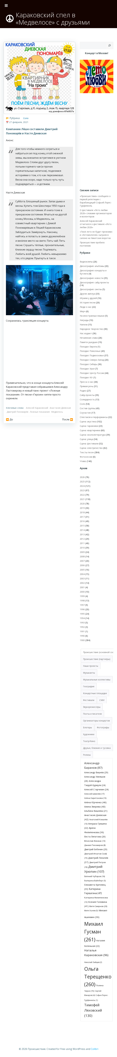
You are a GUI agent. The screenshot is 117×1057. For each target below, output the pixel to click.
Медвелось (57, 411)
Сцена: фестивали (89, 443)
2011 (82, 543)
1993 (82, 622)
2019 (82, 508)
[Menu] (6, 5)
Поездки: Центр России (92, 373)
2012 (82, 538)
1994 (82, 618)
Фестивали (88, 700)
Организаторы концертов (96, 720)
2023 (82, 490)
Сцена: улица (86, 439)
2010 (82, 547)
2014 (82, 530)
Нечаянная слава (89, 337)
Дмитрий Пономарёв (17, 411)
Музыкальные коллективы (96, 679)
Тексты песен (87, 452)
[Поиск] (109, 45)
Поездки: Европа (88, 346)
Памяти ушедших (89, 342)
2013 (82, 534)
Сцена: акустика (88, 421)
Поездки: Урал (87, 368)
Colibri (94, 1049)
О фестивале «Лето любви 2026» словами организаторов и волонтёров (96, 213)
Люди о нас (85, 306)
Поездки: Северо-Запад (92, 359)
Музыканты (89, 672)
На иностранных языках (92, 315)
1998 (82, 600)
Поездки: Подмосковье (92, 355)
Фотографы (103, 727)
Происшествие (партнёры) (96, 659)
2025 (82, 481)
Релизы (87, 754)
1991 (82, 631)
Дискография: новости (91, 278)
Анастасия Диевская (60, 407)
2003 (82, 578)
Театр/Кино (89, 741)
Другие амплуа (87, 293)
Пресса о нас (86, 381)
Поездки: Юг (86, 377)
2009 (82, 552)
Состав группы (87, 408)
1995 (82, 613)
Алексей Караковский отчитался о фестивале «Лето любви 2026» (96, 224)
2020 (82, 503)
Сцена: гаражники (89, 425)
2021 (82, 499)
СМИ (101, 700)
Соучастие (85, 412)
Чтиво (83, 461)
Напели (83, 324)
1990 (82, 635)
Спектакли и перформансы (94, 417)
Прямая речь (86, 386)
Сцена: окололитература (93, 434)
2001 (82, 587)
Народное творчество (91, 329)
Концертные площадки (95, 693)
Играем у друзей (88, 298)
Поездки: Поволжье (90, 351)
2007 (82, 560)
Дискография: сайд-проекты (94, 282)
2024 (82, 486)
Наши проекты (90, 665)
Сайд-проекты (87, 395)
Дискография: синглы (91, 289)
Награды (84, 320)
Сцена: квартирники (90, 430)
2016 (82, 521)
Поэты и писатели (92, 713)
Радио (83, 390)
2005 (82, 569)
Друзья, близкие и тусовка (97, 748)
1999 (82, 596)
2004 (82, 574)
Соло (25, 118)
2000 (82, 591)
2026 (82, 477)
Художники (88, 734)
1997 (82, 605)
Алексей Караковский (37, 407)
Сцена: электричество (91, 448)
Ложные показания (40, 411)
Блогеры (87, 727)
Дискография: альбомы (92, 266)
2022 (82, 494)
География (88, 686)
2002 (82, 582)
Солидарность (87, 399)
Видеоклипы (86, 261)
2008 (82, 556)
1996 (82, 609)
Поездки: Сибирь (88, 364)
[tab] (97, 659)
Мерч (82, 311)
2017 (82, 516)
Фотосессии (86, 456)
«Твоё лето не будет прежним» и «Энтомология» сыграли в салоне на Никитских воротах (96, 235)
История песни (87, 302)
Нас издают (86, 333)
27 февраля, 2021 (18, 122)
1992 (82, 627)
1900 (82, 640)
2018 (82, 512)
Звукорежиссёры (91, 706)
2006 (82, 565)
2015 (82, 525)
